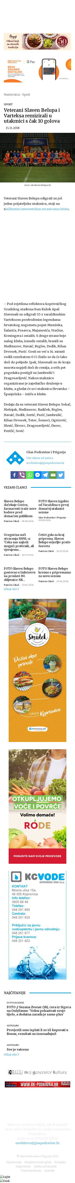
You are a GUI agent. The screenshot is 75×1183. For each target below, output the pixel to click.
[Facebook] (14, 475)
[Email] (53, 475)
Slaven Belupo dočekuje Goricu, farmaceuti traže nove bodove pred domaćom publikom (20, 508)
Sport (26, 94)
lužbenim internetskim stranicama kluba (37, 209)
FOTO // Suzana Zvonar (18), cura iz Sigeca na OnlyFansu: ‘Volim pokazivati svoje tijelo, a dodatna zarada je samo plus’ (39, 1010)
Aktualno (13, 1026)
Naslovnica (12, 94)
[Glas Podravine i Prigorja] (15, 458)
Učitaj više (10, 589)
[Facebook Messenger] (37, 475)
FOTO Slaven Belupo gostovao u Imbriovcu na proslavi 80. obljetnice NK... (19, 574)
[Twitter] (60, 475)
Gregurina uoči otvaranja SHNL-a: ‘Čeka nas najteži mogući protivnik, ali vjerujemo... (19, 542)
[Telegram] (45, 475)
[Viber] (22, 475)
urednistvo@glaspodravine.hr (45, 463)
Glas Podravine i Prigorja (46, 452)
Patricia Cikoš (11, 521)
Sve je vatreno (18, 1049)
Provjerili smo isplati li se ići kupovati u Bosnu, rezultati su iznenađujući (37, 1031)
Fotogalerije (15, 1003)
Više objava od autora (39, 458)
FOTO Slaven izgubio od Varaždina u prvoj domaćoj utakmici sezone (53, 506)
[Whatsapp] (30, 475)
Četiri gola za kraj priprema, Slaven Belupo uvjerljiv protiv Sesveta (54, 540)
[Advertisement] (37, 255)
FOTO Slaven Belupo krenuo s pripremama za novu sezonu (54, 572)
